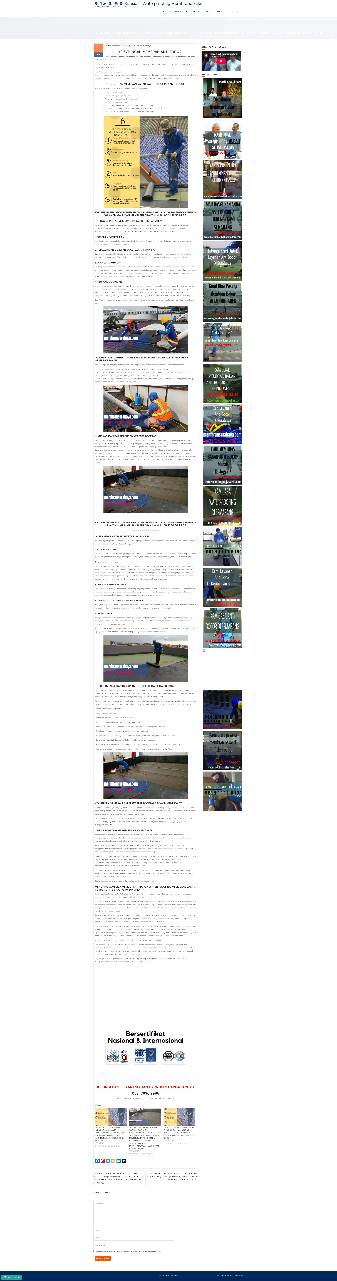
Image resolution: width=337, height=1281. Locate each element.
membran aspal (120, 818)
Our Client (197, 11)
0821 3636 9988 (145, 1093)
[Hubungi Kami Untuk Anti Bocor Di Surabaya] (223, 261)
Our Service (179, 11)
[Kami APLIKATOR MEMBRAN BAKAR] (223, 383)
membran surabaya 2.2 (144, 45)
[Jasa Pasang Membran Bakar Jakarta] (223, 302)
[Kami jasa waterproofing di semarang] (223, 506)
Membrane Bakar (137, 897)
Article (209, 11)
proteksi (137, 881)
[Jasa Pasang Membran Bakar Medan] (223, 220)
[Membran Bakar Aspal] (223, 139)
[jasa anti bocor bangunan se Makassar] (223, 791)
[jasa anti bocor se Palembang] (223, 750)
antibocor (165, 959)
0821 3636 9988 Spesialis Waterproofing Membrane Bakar (148, 3)
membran (162, 849)
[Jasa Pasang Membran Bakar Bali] (223, 179)
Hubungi (122, 962)
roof (165, 811)
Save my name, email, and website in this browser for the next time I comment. (129, 1251)
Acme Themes (238, 1275)
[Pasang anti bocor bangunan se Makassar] (223, 546)
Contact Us (234, 11)
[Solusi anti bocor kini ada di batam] (223, 587)
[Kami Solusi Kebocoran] (223, 342)
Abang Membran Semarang (117, 45)
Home (166, 11)
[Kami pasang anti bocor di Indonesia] (223, 709)
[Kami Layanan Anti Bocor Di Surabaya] (223, 424)
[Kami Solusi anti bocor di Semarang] (223, 628)
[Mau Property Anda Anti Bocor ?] (223, 669)
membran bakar (183, 254)
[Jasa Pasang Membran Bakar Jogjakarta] (223, 465)
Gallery (220, 11)
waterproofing (147, 257)
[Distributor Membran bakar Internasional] (223, 98)
